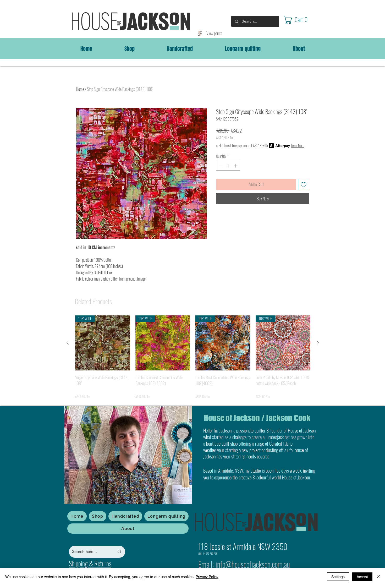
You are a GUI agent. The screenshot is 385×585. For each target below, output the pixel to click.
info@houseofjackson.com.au (253, 564)
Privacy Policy (207, 576)
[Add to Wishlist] (303, 184)
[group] (192, 357)
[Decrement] (220, 165)
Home (80, 89)
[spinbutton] (228, 165)
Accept (362, 576)
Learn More (297, 145)
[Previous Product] (67, 343)
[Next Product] (318, 343)
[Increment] (236, 165)
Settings (338, 576)
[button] (300, 20)
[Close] (379, 576)
